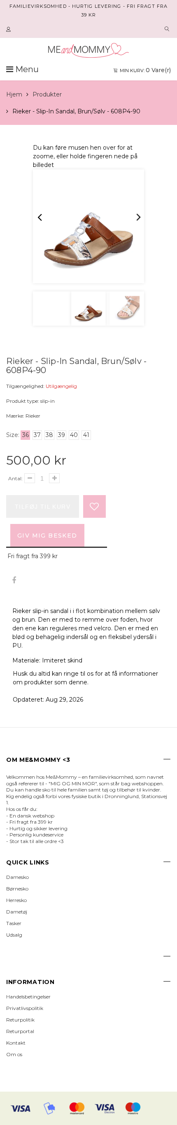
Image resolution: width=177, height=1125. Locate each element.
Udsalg (14, 935)
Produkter (47, 94)
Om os (14, 1054)
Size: (12, 435)
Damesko (17, 877)
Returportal (20, 1031)
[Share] (13, 580)
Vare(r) (145, 70)
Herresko (16, 900)
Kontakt (16, 1043)
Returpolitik (20, 1020)
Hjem (14, 94)
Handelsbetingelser (28, 996)
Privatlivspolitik (24, 1008)
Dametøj (16, 912)
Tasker (13, 923)
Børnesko (17, 888)
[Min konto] (9, 30)
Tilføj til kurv (42, 506)
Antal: (15, 478)
